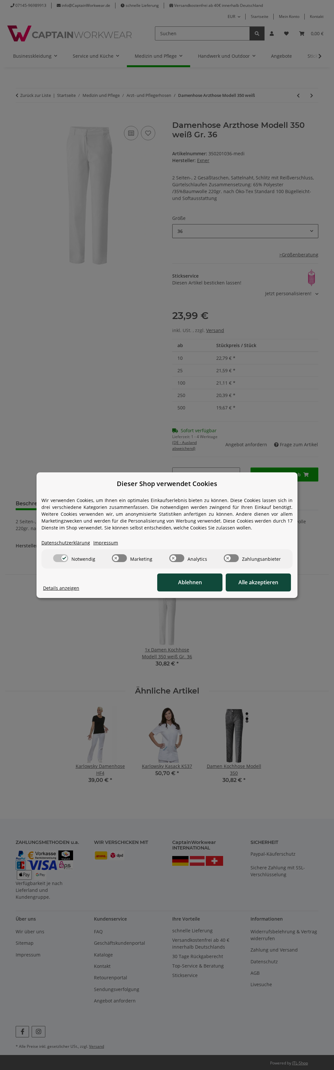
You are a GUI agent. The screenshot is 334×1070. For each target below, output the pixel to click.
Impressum (105, 543)
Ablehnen (190, 582)
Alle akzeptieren (258, 582)
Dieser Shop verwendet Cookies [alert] (167, 483)
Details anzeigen (61, 588)
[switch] (60, 558)
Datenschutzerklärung (65, 543)
